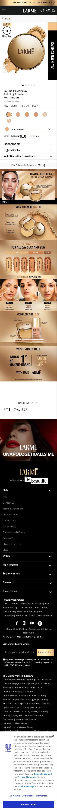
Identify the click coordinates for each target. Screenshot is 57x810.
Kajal (16, 608)
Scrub (41, 707)
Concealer (8, 616)
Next (53, 117)
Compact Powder (12, 711)
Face (8, 19)
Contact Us (9, 503)
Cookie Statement (43, 774)
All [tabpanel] (6, 106)
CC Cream (27, 692)
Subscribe (45, 652)
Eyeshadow (22, 684)
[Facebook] (17, 623)
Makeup (31, 680)
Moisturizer (9, 700)
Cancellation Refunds (14, 532)
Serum (28, 688)
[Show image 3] (28, 85)
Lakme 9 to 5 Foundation (15, 723)
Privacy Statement (27, 777)
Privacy (19, 665)
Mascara (30, 608)
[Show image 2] (26, 85)
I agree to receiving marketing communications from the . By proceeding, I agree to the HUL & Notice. (28, 662)
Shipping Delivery (12, 544)
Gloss (47, 604)
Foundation (9, 612)
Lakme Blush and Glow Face (17, 727)
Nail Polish (43, 684)
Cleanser (38, 715)
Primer (19, 612)
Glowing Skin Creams (21, 715)
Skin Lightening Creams (34, 711)
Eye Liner (8, 608)
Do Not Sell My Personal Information (29, 796)
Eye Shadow (41, 608)
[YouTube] (32, 623)
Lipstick (14, 604)
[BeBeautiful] (40, 624)
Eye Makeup (9, 707)
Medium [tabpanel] (24, 106)
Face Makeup (43, 704)
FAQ (5, 497)
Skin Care (8, 704)
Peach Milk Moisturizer (14, 696)
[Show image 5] (34, 85)
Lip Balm (33, 707)
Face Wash (22, 707)
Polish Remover (44, 616)
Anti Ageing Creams (36, 700)
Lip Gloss (38, 688)
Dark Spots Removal (24, 704)
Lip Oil (6, 604)
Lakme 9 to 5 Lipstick (25, 719)
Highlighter (37, 612)
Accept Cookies (29, 804)
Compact (20, 616)
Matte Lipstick (19, 680)
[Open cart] (53, 11)
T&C (12, 665)
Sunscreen (18, 688)
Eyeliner (7, 688)
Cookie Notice (10, 520)
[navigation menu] (4, 11)
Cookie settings (26, 786)
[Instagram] (24, 623)
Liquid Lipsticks (35, 604)
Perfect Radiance (12, 692)
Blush (27, 612)
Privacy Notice (10, 515)
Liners (22, 604)
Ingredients (12, 150)
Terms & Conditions (13, 509)
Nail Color (30, 616)
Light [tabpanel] (14, 106)
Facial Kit (32, 696)
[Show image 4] (31, 85)
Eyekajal (33, 684)
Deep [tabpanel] (35, 106)
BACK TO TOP (26, 403)
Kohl (22, 608)
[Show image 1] (23, 85)
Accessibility (9, 526)
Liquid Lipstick (44, 680)
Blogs (6, 550)
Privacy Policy (10, 538)
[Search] (42, 11)
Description (12, 144)
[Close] (53, 735)
